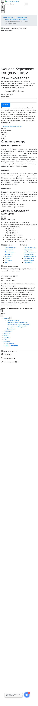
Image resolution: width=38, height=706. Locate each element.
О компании (9, 250)
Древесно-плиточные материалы (16, 19)
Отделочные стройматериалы (17, 322)
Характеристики (16, 126)
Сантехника (28, 262)
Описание (6, 126)
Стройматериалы (21, 17)
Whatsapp (8, 354)
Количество (5, 96)
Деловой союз (8, 17)
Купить (6, 105)
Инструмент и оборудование (17, 327)
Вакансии (7, 341)
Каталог (6, 318)
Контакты (8, 256)
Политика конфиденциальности (12, 308)
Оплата (7, 258)
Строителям (9, 344)
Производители (10, 248)
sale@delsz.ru (9, 358)
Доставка (8, 260)
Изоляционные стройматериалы (18, 325)
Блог (6, 262)
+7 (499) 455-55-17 (11, 362)
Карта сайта (29, 308)
